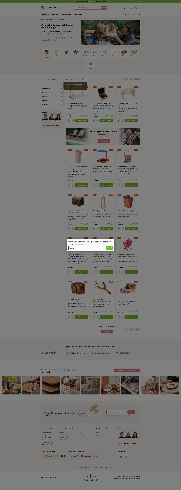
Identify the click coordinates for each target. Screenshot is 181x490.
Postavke (72, 248)
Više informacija (79, 244)
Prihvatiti (109, 248)
